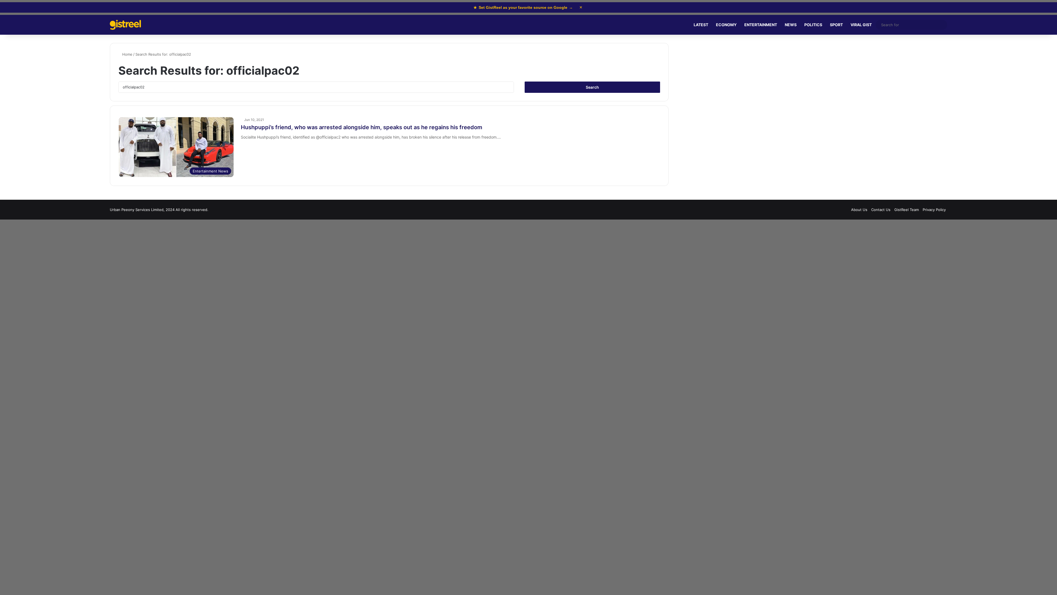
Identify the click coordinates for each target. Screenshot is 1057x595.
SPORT (836, 24)
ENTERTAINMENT (760, 24)
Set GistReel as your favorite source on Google (523, 7)
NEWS (791, 24)
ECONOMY (726, 24)
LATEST (701, 24)
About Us (859, 209)
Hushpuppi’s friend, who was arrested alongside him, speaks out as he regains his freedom (361, 127)
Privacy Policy (934, 209)
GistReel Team (906, 209)
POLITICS (813, 24)
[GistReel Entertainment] (125, 25)
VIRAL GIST (861, 24)
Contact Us (880, 209)
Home (126, 54)
